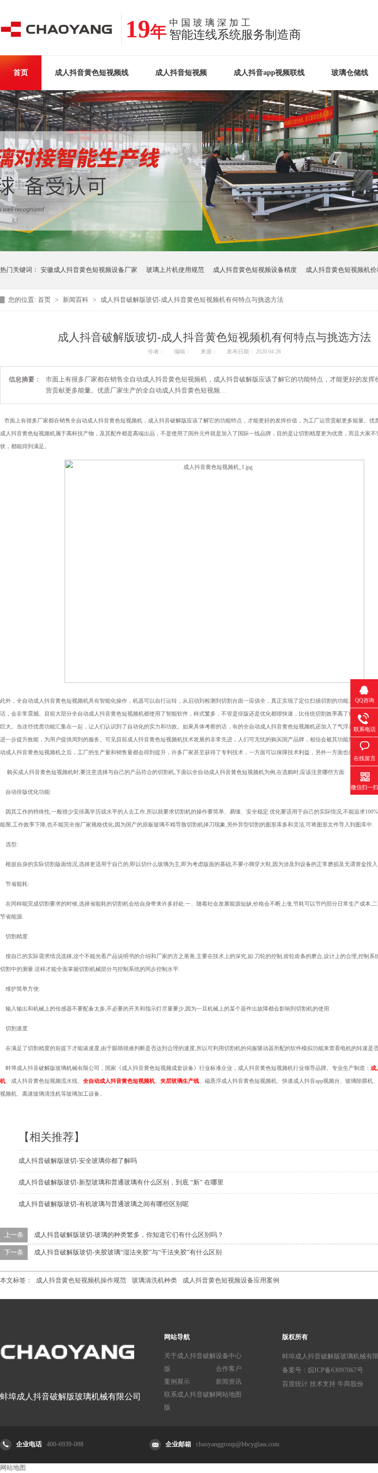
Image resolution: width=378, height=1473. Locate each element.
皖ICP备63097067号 (335, 1370)
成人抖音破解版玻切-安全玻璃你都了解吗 (77, 1160)
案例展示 (177, 1381)
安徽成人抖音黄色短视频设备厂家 (89, 269)
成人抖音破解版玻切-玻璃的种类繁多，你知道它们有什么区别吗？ (129, 1234)
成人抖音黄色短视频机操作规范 (81, 1280)
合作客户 (229, 1368)
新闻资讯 (229, 1381)
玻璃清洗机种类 (154, 1280)
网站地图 (229, 1394)
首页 (20, 72)
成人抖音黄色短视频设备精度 (255, 269)
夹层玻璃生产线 (179, 1081)
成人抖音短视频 (181, 72)
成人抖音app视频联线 (269, 72)
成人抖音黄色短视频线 (92, 72)
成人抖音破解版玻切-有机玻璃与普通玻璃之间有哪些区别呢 (103, 1204)
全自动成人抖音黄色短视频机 (119, 1081)
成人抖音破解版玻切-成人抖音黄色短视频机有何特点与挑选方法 (192, 299)
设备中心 (229, 1355)
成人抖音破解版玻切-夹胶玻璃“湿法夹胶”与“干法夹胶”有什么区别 (128, 1252)
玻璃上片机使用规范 (175, 269)
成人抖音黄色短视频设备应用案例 (231, 1280)
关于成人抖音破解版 (190, 1362)
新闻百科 (76, 299)
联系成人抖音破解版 (190, 1401)
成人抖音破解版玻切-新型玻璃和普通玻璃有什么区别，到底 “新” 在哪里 (121, 1182)
